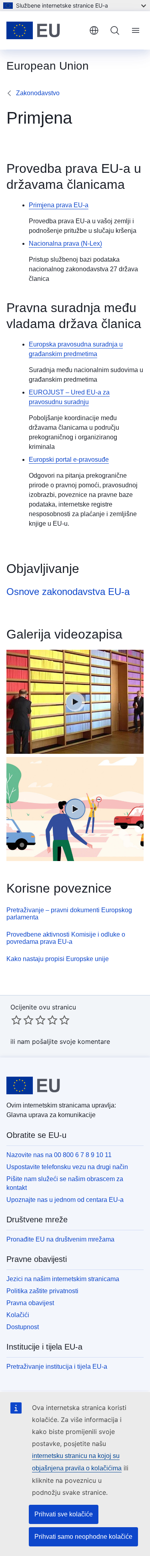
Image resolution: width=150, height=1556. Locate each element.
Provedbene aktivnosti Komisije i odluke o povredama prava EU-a (65, 938)
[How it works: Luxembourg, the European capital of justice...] (75, 702)
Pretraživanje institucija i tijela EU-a (56, 1366)
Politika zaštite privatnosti (42, 1291)
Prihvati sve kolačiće (63, 1514)
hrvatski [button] (94, 30)
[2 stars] (22, 1020)
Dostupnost (22, 1327)
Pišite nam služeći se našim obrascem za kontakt (64, 1183)
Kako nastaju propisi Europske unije (57, 958)
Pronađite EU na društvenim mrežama (60, 1239)
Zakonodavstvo (38, 93)
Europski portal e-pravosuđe (69, 459)
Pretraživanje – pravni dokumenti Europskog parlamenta (69, 914)
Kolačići (17, 1315)
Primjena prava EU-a (58, 205)
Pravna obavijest (30, 1303)
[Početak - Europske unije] (44, 30)
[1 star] (16, 1020)
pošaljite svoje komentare (71, 1041)
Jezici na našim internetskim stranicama (62, 1279)
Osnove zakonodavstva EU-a (68, 591)
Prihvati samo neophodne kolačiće (83, 1536)
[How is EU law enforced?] (75, 809)
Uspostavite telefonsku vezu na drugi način (67, 1166)
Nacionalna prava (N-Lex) (65, 243)
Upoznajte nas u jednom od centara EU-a (65, 1199)
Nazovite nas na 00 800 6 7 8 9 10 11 (59, 1154)
